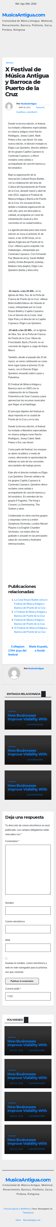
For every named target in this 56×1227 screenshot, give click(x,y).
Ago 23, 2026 (16, 1083)
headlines (21, 112)
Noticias (9, 63)
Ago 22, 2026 (16, 1116)
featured (40, 107)
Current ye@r (13, 988)
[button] (38, 43)
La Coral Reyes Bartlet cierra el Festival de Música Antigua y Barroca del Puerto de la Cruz (30, 604)
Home (18, 1220)
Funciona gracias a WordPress (17, 1209)
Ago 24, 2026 (16, 1050)
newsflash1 (32, 112)
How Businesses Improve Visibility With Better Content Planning (27, 721)
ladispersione (34, 725)
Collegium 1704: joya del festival (17, 650)
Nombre (9, 903)
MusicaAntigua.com (23, 15)
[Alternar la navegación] (50, 43)
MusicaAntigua (28, 103)
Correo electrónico (15, 921)
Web (7, 940)
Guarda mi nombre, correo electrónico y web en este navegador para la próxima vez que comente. (26, 967)
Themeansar (28, 1213)
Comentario (12, 841)
